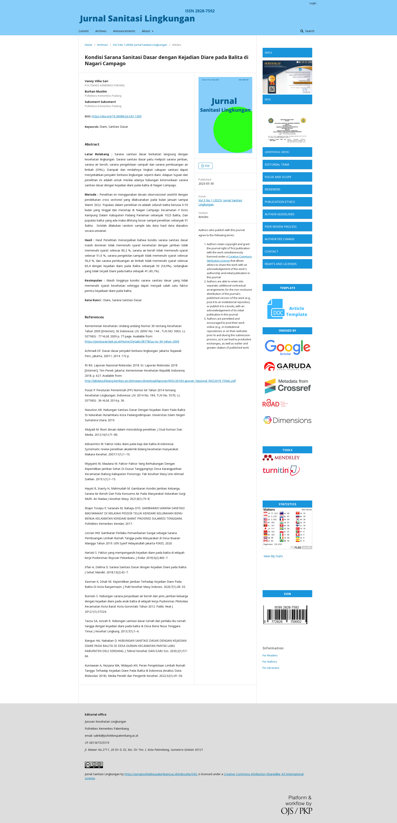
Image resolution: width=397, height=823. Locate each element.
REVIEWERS (272, 189)
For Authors (270, 661)
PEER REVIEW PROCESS (281, 227)
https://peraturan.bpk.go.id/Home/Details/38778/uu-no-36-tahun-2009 (132, 341)
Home (88, 45)
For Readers (270, 655)
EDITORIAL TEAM (277, 164)
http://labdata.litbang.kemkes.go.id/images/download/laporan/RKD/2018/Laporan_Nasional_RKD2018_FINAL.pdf (160, 381)
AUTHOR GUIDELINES (279, 214)
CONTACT (271, 251)
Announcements (124, 31)
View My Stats (273, 556)
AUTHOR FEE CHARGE (279, 239)
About (146, 31)
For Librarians (271, 668)
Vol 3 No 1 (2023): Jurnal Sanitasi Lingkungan (140, 45)
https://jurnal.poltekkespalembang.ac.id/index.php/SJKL (161, 774)
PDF (207, 166)
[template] (287, 322)
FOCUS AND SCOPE (278, 177)
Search (309, 31)
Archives (100, 31)
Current (84, 31)
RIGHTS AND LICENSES (281, 264)
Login (313, 3)
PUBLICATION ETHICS (280, 202)
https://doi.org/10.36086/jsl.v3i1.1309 (116, 116)
